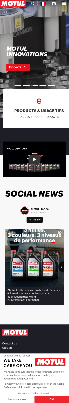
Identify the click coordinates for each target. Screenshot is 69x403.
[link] (31, 58)
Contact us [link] (9, 343)
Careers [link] (7, 347)
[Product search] (33, 3)
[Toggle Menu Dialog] (64, 3)
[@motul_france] (24, 210)
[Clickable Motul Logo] (13, 3)
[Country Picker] (43, 4)
